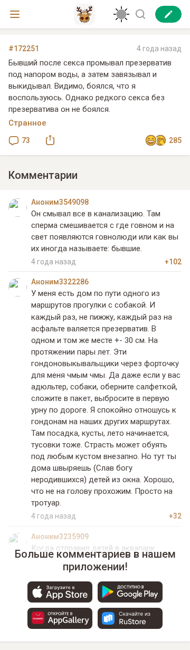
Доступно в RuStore (130, 618)
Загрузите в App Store (59, 592)
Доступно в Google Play (130, 592)
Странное (27, 123)
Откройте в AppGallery (59, 618)
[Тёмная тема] (121, 14)
